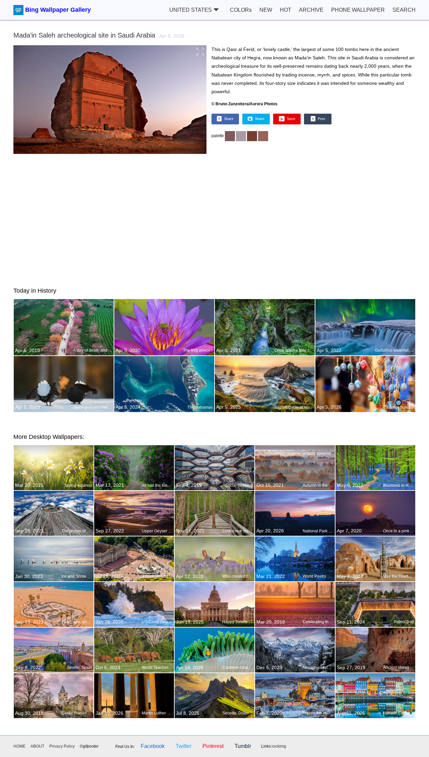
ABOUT (37, 746)
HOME (19, 746)
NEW (265, 10)
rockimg (279, 746)
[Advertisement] (214, 219)
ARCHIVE (311, 10)
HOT (285, 10)
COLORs (241, 10)
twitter (183, 746)
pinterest (213, 746)
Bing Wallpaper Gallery (58, 9)
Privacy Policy (62, 746)
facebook (153, 746)
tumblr (243, 746)
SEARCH (404, 10)
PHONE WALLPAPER (358, 10)
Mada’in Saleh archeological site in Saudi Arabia (98, 35)
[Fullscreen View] (109, 100)
